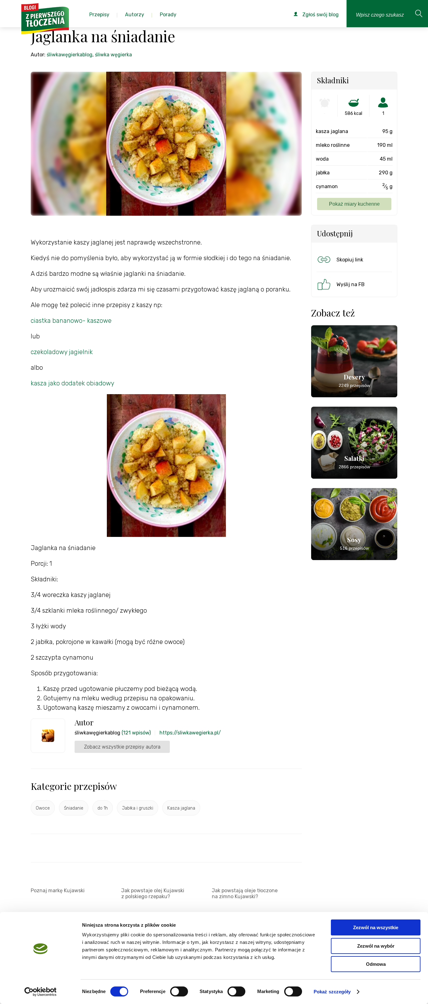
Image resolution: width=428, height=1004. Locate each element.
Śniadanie (73, 808)
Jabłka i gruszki (137, 808)
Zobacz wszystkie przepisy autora (122, 747)
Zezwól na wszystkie (375, 927)
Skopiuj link (350, 260)
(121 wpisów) (136, 733)
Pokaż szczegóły (332, 991)
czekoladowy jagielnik (62, 352)
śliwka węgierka (113, 55)
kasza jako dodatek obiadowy (72, 383)
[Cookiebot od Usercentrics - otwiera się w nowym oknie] (40, 991)
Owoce (43, 808)
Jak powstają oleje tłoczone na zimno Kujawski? (245, 893)
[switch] (179, 991)
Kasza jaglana (181, 808)
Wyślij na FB (351, 284)
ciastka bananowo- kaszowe (72, 320)
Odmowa (376, 964)
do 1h (102, 808)
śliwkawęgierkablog (69, 55)
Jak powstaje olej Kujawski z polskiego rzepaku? (152, 893)
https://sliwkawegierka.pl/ (190, 733)
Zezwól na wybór (375, 946)
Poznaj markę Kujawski (58, 890)
